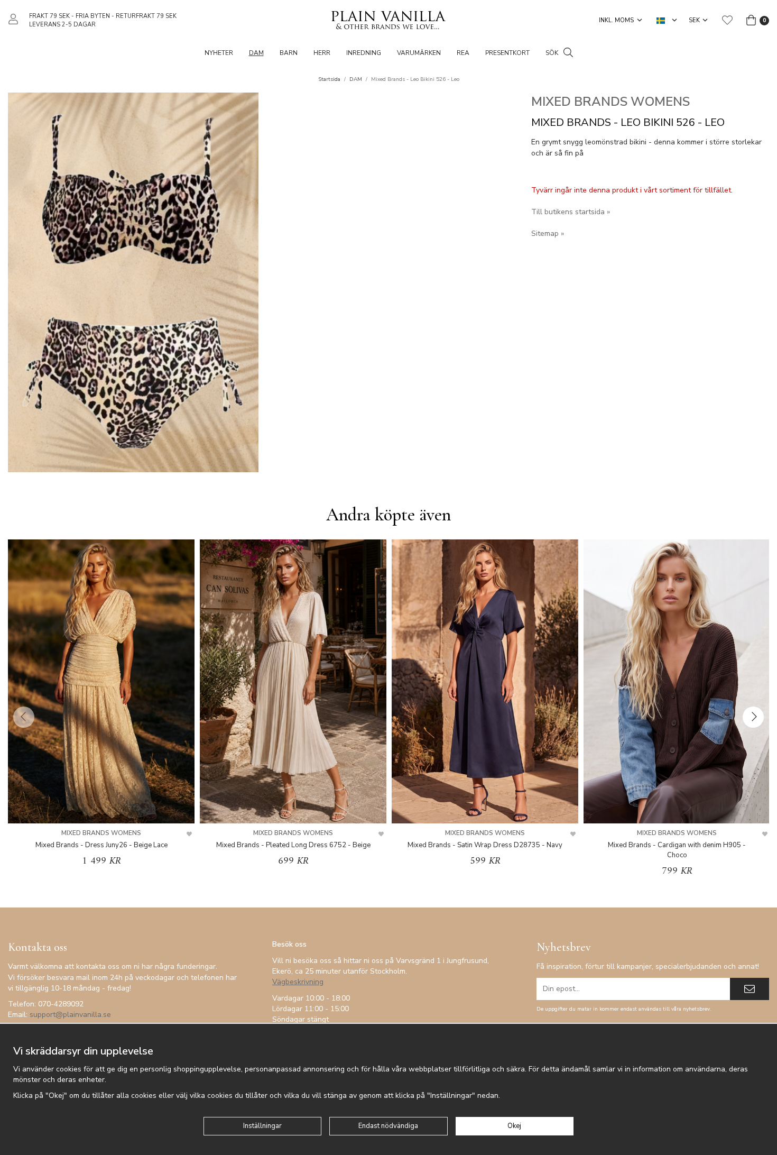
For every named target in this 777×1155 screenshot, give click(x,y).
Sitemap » (547, 233)
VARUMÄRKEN (419, 53)
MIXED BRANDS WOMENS (610, 101)
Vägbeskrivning (297, 982)
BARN (289, 53)
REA (463, 53)
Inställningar (262, 1126)
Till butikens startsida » (570, 212)
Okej (514, 1126)
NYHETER (219, 53)
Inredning (363, 53)
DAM (256, 53)
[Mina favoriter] (727, 20)
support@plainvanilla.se (70, 1015)
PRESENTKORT (507, 53)
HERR (321, 53)
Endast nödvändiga (388, 1126)
